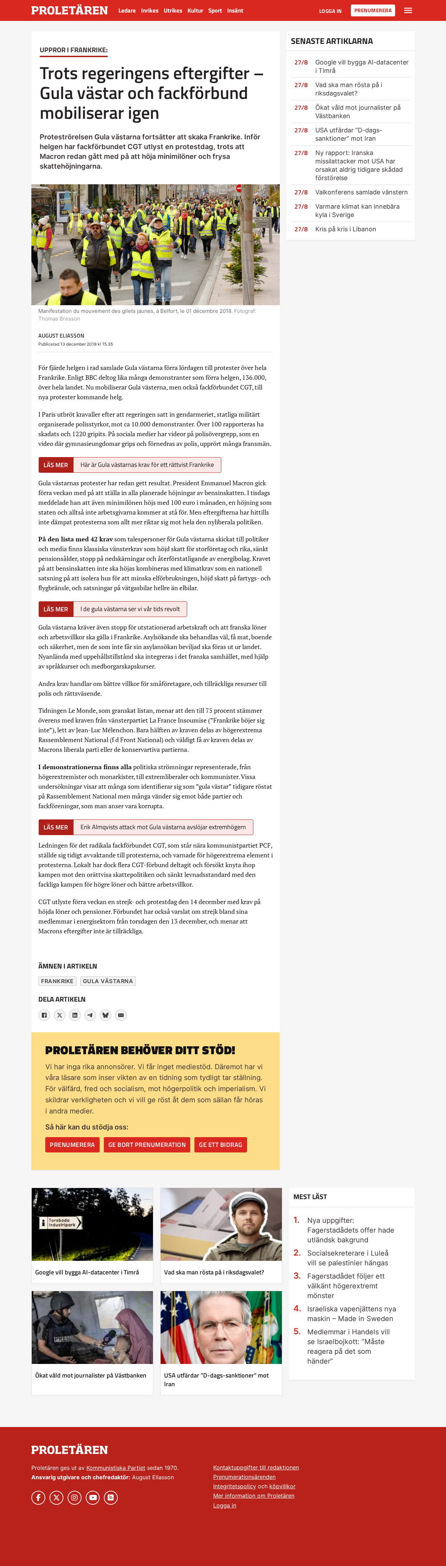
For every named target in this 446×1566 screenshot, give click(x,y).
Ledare (127, 10)
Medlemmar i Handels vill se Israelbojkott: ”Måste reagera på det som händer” (348, 1346)
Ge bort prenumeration (147, 1144)
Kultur (195, 10)
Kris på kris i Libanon (345, 229)
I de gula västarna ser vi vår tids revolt (130, 609)
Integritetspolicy (234, 1486)
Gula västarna (108, 981)
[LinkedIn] (75, 1015)
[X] (60, 1015)
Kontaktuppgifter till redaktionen (256, 1467)
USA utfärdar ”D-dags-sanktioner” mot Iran (216, 1380)
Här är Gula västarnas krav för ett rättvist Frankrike (147, 464)
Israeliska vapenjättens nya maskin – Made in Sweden (351, 1314)
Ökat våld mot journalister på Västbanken (90, 1375)
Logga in (330, 11)
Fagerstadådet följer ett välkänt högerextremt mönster (346, 1286)
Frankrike (57, 981)
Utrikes (173, 10)
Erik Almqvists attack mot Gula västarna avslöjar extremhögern (163, 827)
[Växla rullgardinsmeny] (408, 10)
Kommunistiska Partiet (115, 1467)
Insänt (235, 10)
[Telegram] (90, 1015)
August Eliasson (61, 335)
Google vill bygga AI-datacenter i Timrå (87, 1272)
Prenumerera (373, 10)
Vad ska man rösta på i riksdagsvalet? (214, 1272)
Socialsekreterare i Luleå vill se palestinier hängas (348, 1258)
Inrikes (150, 10)
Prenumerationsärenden (244, 1476)
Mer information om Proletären (253, 1495)
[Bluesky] (106, 1015)
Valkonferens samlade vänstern (361, 192)
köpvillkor (282, 1486)
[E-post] (121, 1015)
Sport (215, 10)
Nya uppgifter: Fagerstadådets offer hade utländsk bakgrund (350, 1230)
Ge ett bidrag (221, 1144)
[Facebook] (44, 1015)
